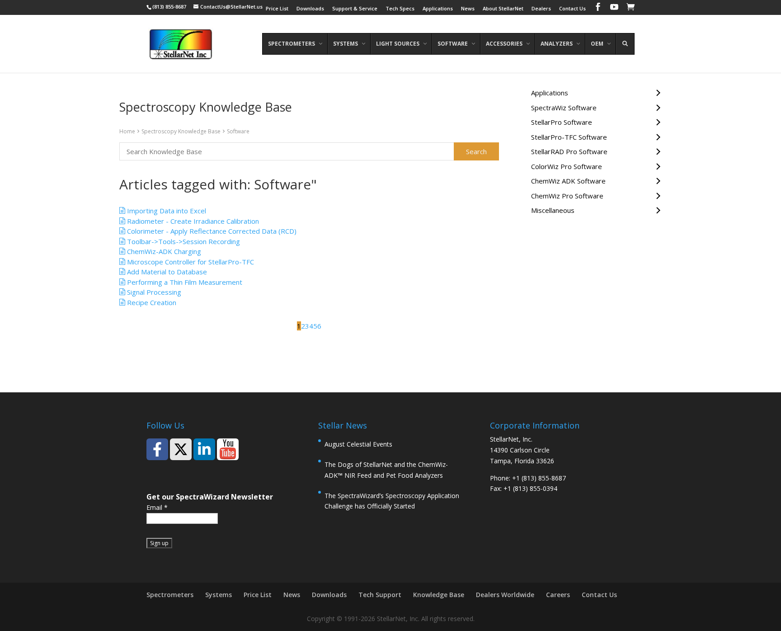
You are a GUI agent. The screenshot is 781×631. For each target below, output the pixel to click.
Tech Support (379, 594)
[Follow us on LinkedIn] (204, 449)
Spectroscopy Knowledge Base (181, 131)
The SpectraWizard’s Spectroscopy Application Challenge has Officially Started (392, 501)
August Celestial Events (358, 444)
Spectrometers (169, 594)
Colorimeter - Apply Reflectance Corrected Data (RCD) (210, 230)
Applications (438, 9)
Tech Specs (400, 9)
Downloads (310, 9)
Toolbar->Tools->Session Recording (182, 241)
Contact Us (572, 9)
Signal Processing (153, 292)
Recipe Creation (150, 302)
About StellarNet (503, 9)
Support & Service (354, 9)
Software (238, 131)
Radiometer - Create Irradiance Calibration (192, 221)
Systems (218, 594)
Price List (277, 9)
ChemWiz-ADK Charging (163, 251)
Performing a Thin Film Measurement (183, 282)
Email (157, 507)
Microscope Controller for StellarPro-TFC (189, 261)
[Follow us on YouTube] (228, 449)
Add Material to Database (166, 271)
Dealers (541, 9)
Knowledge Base (438, 594)
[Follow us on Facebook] (157, 449)
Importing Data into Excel (165, 210)
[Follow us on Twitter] (181, 449)
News (468, 9)
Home (127, 131)
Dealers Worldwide (505, 594)
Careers (558, 594)
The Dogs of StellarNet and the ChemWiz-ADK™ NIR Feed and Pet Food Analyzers (386, 470)
